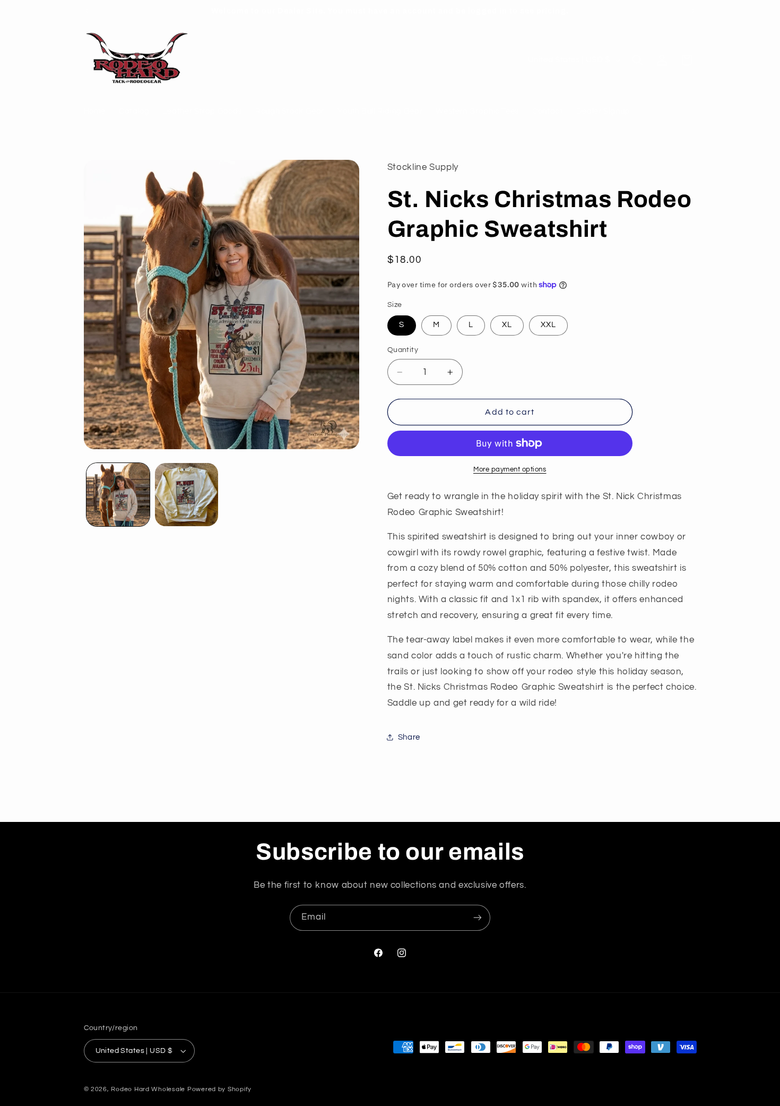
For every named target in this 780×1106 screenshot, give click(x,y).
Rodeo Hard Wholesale (148, 1089)
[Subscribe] (477, 918)
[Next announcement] (693, 10)
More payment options (510, 469)
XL (507, 325)
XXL (548, 325)
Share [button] (409, 737)
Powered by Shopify (219, 1089)
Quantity (402, 350)
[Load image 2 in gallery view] (186, 494)
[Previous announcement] (87, 10)
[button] (637, 60)
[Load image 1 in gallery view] (118, 494)
